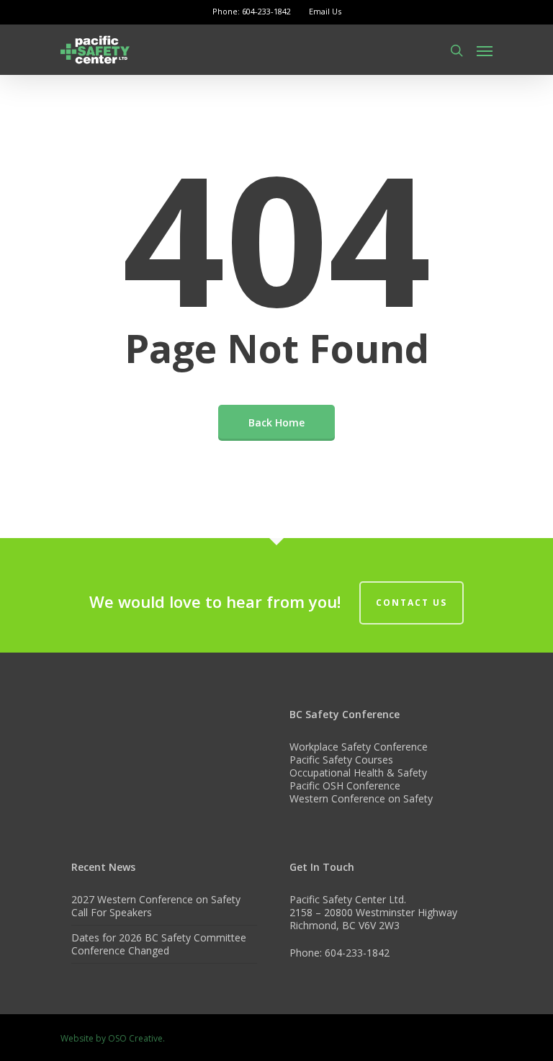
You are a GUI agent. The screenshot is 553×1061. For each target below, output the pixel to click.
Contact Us (411, 602)
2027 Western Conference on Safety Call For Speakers (155, 905)
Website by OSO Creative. (112, 1038)
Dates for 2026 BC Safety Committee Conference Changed (158, 944)
